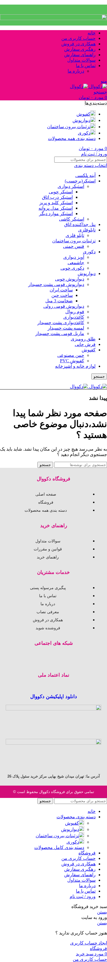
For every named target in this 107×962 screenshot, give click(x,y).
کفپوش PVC (72, 360)
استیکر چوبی (61, 191)
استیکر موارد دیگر (56, 213)
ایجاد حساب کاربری (88, 942)
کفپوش (89, 349)
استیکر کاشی (71, 219)
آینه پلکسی (85, 175)
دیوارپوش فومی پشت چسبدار (56, 284)
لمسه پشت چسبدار (66, 328)
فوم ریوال (74, 311)
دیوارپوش (87, 273)
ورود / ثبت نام (83, 896)
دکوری (89, 251)
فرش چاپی (85, 344)
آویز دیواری (73, 257)
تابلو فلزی (75, 235)
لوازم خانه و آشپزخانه (75, 366)
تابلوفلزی (87, 229)
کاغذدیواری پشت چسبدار (60, 322)
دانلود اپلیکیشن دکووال (53, 696)
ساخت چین (62, 295)
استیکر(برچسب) (80, 180)
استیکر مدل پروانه (56, 208)
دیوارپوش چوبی (69, 278)
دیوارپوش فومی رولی (63, 306)
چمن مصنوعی (70, 355)
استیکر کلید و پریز (56, 202)
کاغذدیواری (73, 317)
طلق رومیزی (83, 338)
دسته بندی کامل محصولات (59, 847)
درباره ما (76, 71)
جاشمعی (76, 262)
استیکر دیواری (71, 186)
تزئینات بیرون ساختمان (74, 240)
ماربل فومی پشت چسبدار (59, 333)
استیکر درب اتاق (57, 197)
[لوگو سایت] (97, 86)
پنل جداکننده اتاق (80, 224)
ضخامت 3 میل (59, 300)
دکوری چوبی (72, 268)
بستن (102, 912)
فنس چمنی (73, 246)
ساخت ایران (61, 289)
